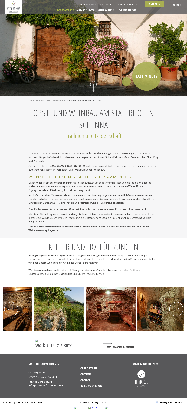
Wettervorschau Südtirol (121, 347)
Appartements (85, 10)
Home (31, 100)
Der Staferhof (65, 10)
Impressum (85, 402)
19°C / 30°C (61, 345)
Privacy (95, 402)
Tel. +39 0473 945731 (40, 381)
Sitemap (103, 402)
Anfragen (154, 4)
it (176, 4)
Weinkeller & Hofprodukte (80, 100)
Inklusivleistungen (91, 385)
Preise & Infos (105, 10)
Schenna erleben (127, 10)
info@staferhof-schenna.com (45, 385)
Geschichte (59, 100)
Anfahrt (99, 100)
